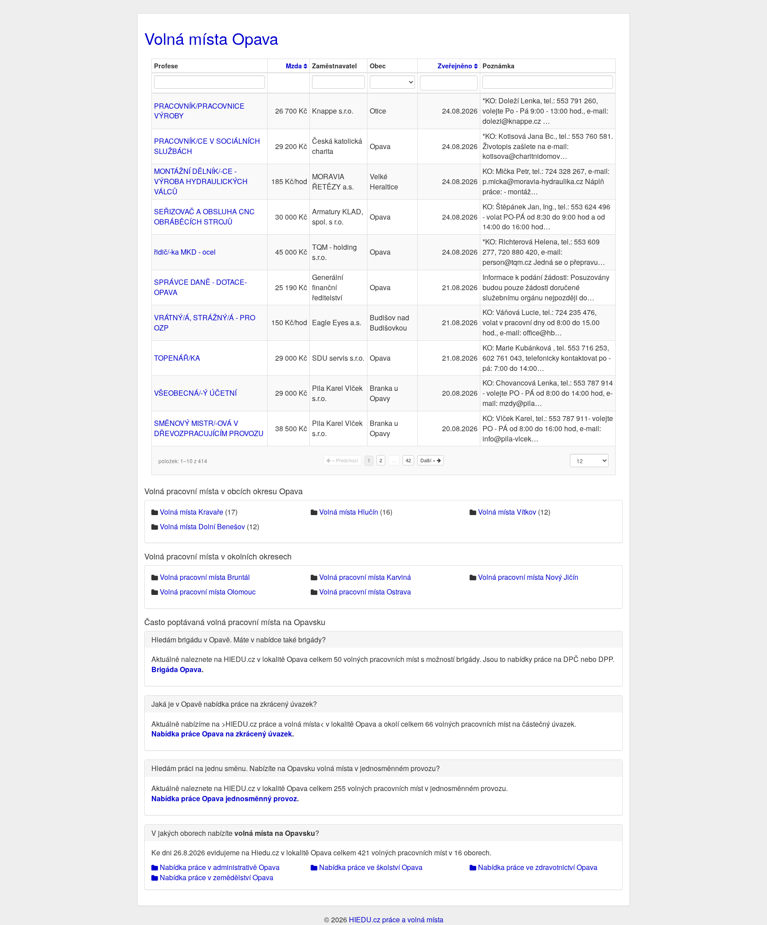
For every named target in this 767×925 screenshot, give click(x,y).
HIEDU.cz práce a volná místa (396, 919)
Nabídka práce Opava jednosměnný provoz (224, 798)
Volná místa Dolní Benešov (202, 526)
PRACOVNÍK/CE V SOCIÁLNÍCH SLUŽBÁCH (207, 146)
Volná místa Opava (211, 38)
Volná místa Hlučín (348, 512)
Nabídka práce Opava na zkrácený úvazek (221, 733)
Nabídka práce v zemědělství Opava (215, 877)
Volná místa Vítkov (507, 512)
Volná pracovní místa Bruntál (205, 577)
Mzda (295, 65)
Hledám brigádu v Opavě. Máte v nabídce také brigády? (238, 639)
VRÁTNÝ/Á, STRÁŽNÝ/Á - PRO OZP (204, 322)
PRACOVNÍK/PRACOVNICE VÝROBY (199, 111)
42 (408, 460)
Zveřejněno (456, 65)
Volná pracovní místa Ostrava (365, 591)
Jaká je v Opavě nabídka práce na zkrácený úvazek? (234, 704)
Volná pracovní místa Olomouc (208, 591)
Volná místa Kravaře (191, 512)
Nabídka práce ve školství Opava (370, 867)
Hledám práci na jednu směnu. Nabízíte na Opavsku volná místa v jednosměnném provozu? (295, 768)
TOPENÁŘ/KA (177, 358)
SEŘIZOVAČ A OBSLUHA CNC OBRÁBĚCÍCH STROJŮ (204, 216)
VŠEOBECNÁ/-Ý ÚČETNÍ (195, 393)
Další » (428, 460)
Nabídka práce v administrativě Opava (219, 867)
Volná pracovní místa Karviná (365, 577)
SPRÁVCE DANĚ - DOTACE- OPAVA (200, 287)
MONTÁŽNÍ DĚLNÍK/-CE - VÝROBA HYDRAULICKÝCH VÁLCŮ (201, 181)
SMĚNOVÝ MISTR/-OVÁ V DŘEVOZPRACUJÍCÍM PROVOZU (209, 428)
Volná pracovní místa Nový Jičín (528, 577)
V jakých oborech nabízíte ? (235, 833)
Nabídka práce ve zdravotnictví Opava (536, 867)
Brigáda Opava (176, 669)
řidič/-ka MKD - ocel (185, 252)
